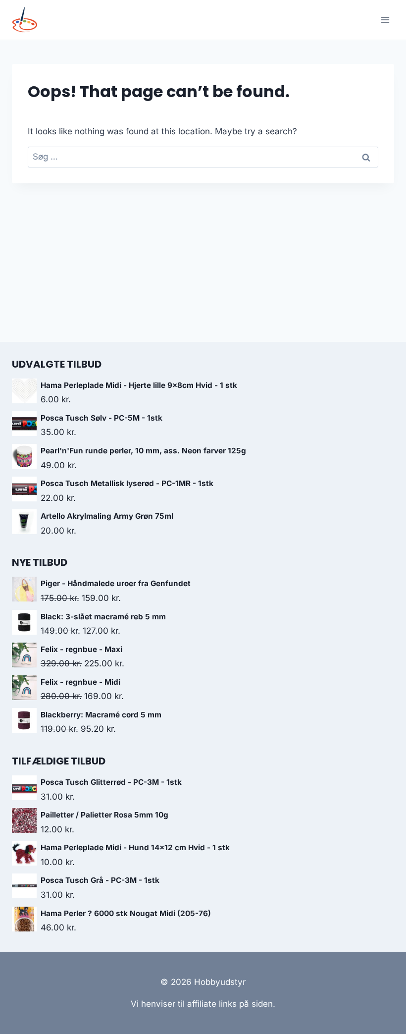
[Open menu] (385, 19)
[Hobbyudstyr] (29, 20)
